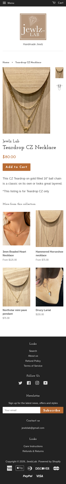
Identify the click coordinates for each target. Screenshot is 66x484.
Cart (60, 3)
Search (33, 350)
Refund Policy (33, 360)
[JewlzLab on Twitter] (20, 383)
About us (33, 355)
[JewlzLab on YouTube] (45, 383)
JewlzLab (32, 461)
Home (6, 62)
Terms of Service (33, 365)
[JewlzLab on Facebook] (29, 383)
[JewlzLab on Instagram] (37, 383)
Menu (10, 3)
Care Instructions (33, 446)
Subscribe (51, 410)
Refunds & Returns (33, 451)
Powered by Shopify (49, 461)
